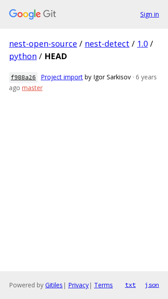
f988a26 (23, 77)
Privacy (78, 285)
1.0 (142, 43)
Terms (103, 285)
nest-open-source (43, 43)
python (23, 56)
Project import (62, 77)
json (152, 285)
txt (130, 285)
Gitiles (54, 285)
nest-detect (107, 43)
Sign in (149, 14)
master (32, 87)
